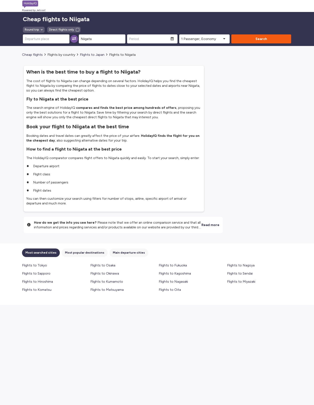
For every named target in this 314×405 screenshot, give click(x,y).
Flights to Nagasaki (173, 281)
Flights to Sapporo (36, 273)
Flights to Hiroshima (37, 281)
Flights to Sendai (240, 273)
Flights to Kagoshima (175, 273)
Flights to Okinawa (104, 273)
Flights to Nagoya (241, 265)
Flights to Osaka (102, 265)
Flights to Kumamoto (106, 281)
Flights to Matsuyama (107, 290)
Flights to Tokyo (34, 265)
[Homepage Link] (33, 4)
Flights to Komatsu (36, 290)
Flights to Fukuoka (173, 265)
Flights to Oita (170, 290)
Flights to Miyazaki (241, 281)
